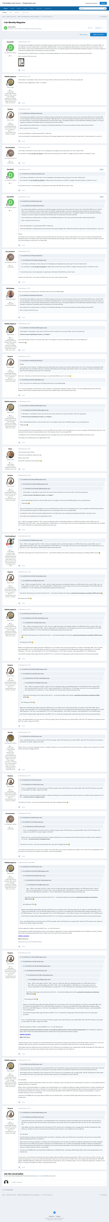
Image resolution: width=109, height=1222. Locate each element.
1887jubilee (10, 288)
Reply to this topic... (17, 1182)
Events (25, 8)
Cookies (58, 1216)
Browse (6, 8)
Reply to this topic (98, 34)
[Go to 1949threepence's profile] (10, 82)
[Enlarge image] (25, 342)
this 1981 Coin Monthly (37, 153)
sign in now (39, 1176)
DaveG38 (12, 27)
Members (17, 12)
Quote (23, 70)
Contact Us (51, 1216)
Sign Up (103, 3)
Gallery (31, 8)
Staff (10, 12)
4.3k (11, 550)
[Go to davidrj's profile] (10, 738)
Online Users (25, 12)
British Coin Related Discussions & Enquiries (30, 28)
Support (19, 8)
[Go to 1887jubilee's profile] (10, 294)
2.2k (11, 161)
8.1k (11, 90)
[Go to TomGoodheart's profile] (10, 541)
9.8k (11, 123)
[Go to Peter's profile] (10, 454)
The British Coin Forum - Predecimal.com (19, 3)
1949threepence (10, 76)
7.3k (11, 462)
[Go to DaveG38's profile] (5, 28)
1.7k (11, 55)
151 (11, 302)
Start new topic (84, 34)
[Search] (105, 8)
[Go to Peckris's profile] (10, 114)
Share (90, 28)
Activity (12, 8)
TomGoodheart (10, 536)
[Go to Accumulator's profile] (10, 153)
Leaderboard (48, 8)
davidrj (10, 732)
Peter (10, 449)
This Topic (98, 8)
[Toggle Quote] (20, 113)
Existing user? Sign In (91, 3)
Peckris (10, 109)
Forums (4, 12)
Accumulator (10, 147)
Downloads (39, 8)
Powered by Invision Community (54, 1219)
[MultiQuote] (19, 70)
